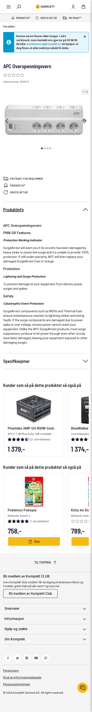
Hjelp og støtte (15, 629)
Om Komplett (14, 639)
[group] (46, 120)
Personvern (11, 670)
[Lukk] (84, 36)
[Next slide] (85, 121)
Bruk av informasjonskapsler (22, 677)
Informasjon (14, 619)
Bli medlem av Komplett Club (30, 594)
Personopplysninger (16, 684)
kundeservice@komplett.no (44, 44)
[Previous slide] (7, 121)
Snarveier (11, 608)
